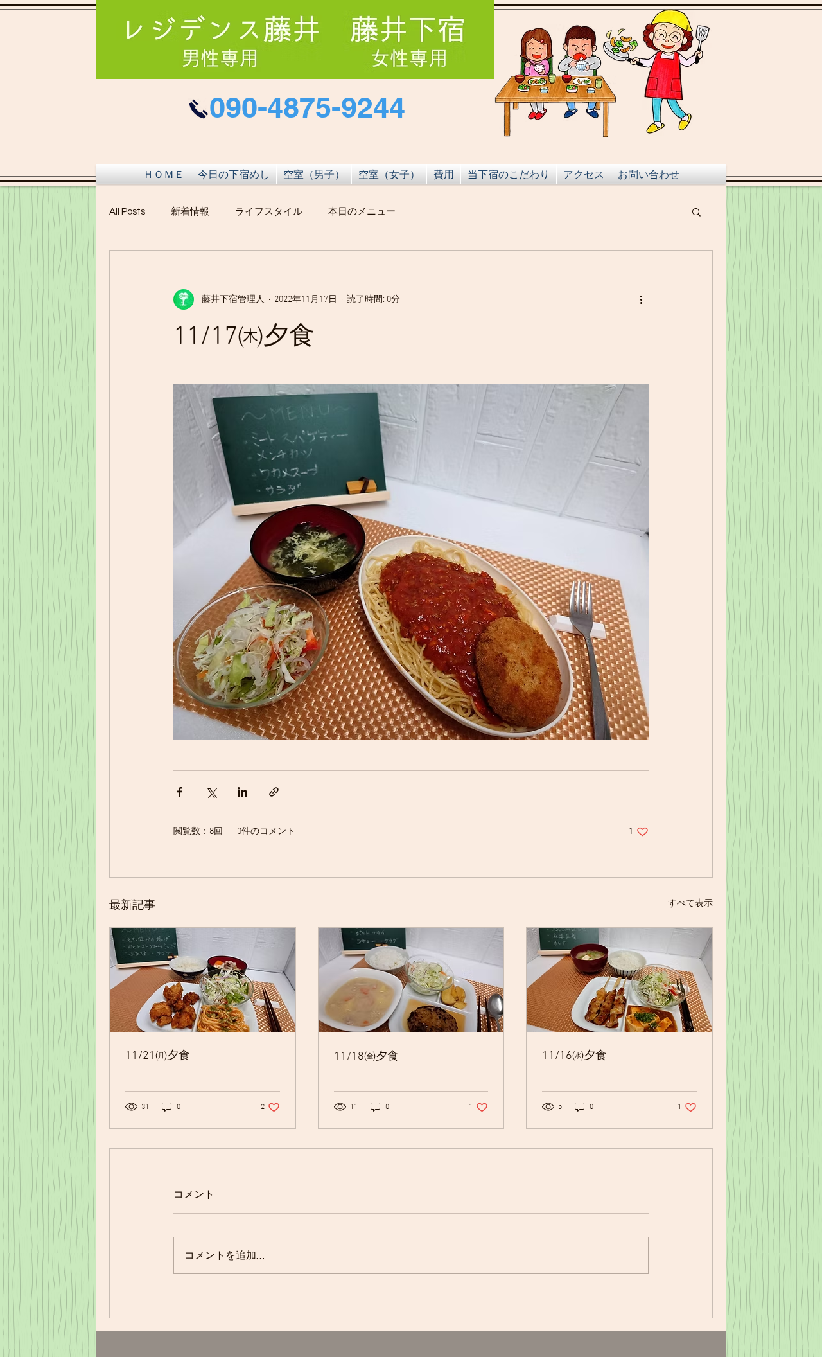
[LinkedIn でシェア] (242, 792)
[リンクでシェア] (274, 792)
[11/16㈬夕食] (619, 980)
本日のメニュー (362, 212)
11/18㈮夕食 (366, 1056)
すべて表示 (690, 903)
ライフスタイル (268, 212)
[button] (696, 211)
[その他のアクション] (641, 299)
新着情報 (190, 212)
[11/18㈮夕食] (411, 980)
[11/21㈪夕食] (202, 980)
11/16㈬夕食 (574, 1056)
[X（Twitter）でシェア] (211, 792)
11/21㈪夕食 (157, 1056)
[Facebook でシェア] (179, 792)
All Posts (127, 212)
